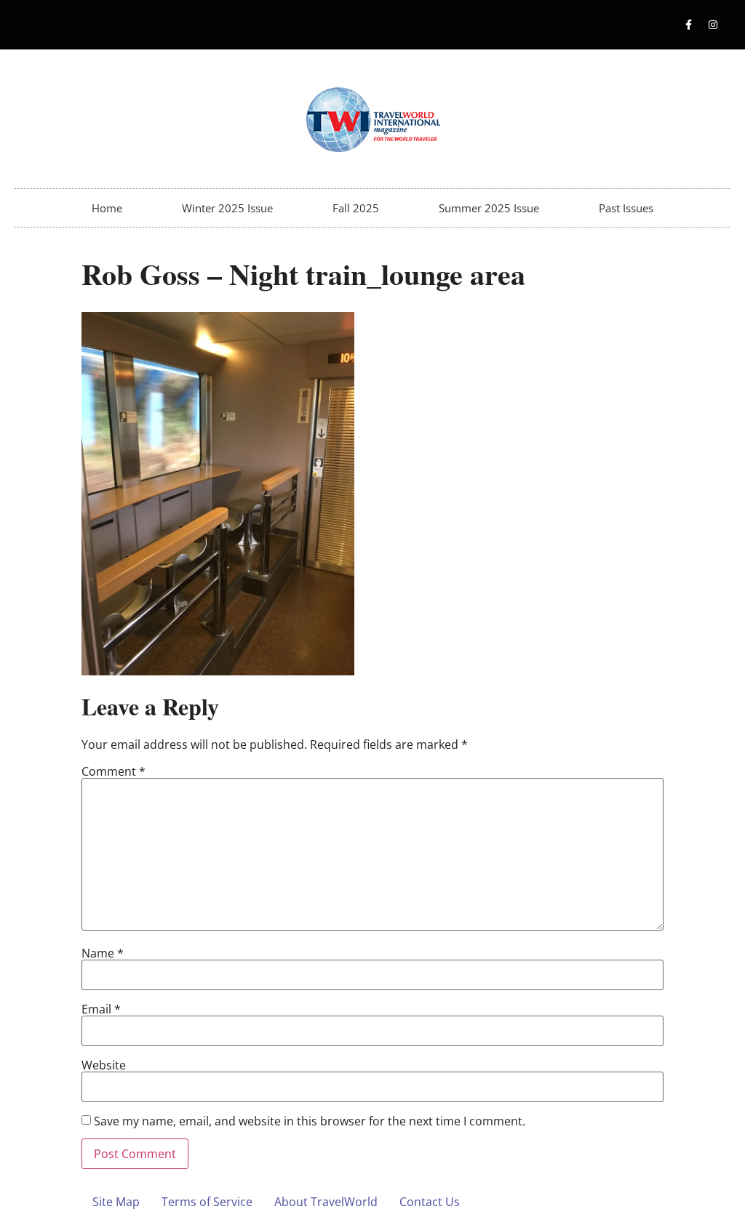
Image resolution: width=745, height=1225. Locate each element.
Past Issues (626, 208)
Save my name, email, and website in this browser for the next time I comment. (309, 1121)
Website (103, 1065)
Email (101, 1009)
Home (107, 208)
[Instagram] (713, 25)
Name (102, 953)
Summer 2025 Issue (489, 208)
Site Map (116, 1202)
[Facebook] (689, 25)
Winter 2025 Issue (227, 208)
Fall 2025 (355, 208)
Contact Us (429, 1202)
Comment (113, 771)
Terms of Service (207, 1202)
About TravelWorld (326, 1202)
